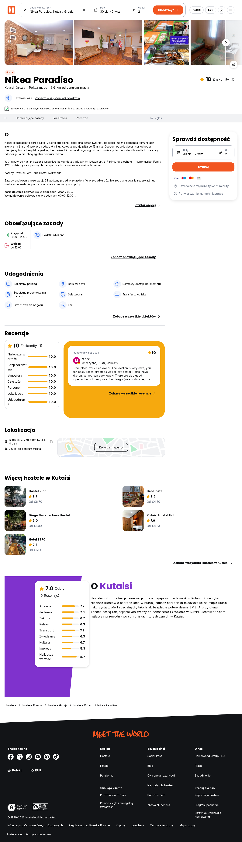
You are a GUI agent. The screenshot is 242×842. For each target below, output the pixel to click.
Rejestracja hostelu (207, 795)
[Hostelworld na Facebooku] (11, 757)
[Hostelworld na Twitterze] (20, 757)
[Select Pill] (221, 10)
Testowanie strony (162, 825)
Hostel (10, 72)
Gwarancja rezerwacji (161, 775)
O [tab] (6, 118)
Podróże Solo (156, 795)
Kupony (121, 825)
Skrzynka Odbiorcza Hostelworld (208, 814)
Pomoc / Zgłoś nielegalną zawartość (116, 804)
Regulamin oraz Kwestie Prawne (89, 825)
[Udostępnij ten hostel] (233, 64)
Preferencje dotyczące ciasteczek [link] (29, 834)
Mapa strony (187, 825)
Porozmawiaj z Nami (113, 795)
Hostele (105, 755)
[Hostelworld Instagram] (29, 757)
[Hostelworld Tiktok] (56, 757)
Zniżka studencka (158, 805)
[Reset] (84, 10)
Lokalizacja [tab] (60, 118)
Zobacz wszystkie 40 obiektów (57, 98)
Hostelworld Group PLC (210, 755)
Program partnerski (207, 805)
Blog (150, 765)
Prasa (198, 765)
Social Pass (154, 755)
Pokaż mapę (38, 87)
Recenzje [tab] (82, 118)
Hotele (104, 765)
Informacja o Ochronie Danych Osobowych (35, 825)
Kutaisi (9, 87)
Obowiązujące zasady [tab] (30, 118)
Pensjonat (106, 775)
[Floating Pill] (226, 42)
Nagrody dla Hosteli (160, 785)
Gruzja (20, 87)
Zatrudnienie (203, 775)
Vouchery (138, 825)
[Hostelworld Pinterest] (47, 757)
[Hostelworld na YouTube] (38, 757)
